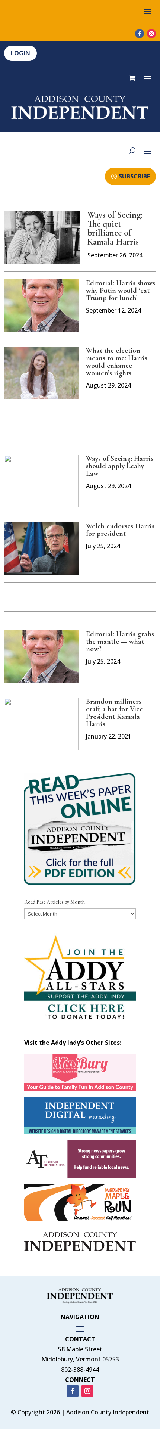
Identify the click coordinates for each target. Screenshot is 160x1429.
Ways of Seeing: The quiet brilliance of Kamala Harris (115, 228)
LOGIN (20, 53)
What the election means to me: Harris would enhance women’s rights (116, 362)
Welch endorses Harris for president (120, 530)
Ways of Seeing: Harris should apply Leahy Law (119, 466)
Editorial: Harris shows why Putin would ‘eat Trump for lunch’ (120, 290)
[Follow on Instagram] (151, 33)
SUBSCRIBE (134, 176)
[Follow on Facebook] (139, 33)
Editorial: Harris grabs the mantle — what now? (120, 641)
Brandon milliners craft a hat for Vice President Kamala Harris (114, 713)
